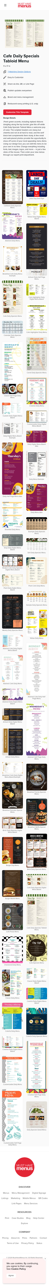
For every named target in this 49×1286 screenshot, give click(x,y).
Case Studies (18, 1218)
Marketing (15, 1198)
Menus (6, 1193)
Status (39, 1243)
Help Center (38, 1218)
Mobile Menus (29, 1198)
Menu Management (21, 1193)
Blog (28, 1218)
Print (7, 1218)
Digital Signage (39, 1193)
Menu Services (31, 1203)
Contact (43, 1238)
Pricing (5, 1238)
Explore (24, 1223)
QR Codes (43, 1198)
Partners (33, 1238)
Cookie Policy (18, 1268)
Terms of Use (13, 1243)
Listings (4, 1198)
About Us (15, 1238)
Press (24, 1238)
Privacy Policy (27, 1243)
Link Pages (16, 1203)
